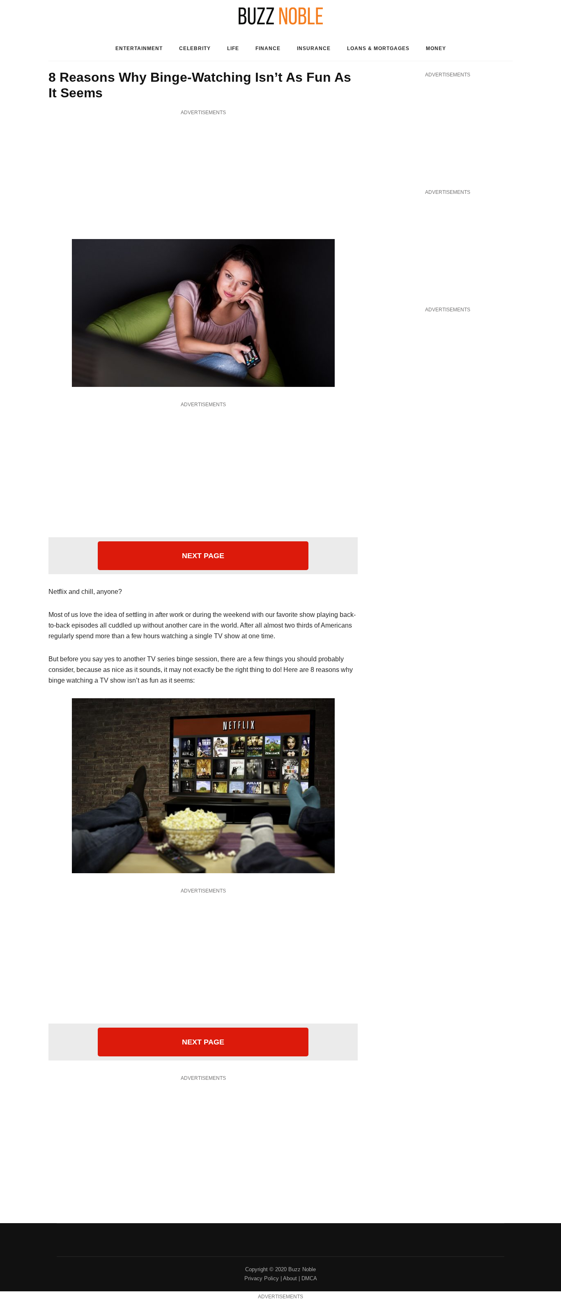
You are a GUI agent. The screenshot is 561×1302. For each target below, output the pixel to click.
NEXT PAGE (203, 556)
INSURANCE (314, 48)
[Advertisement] (203, 175)
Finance (267, 48)
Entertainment (139, 48)
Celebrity (195, 48)
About (290, 1278)
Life (233, 48)
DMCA (309, 1278)
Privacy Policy (261, 1278)
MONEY (436, 48)
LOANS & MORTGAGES (378, 48)
